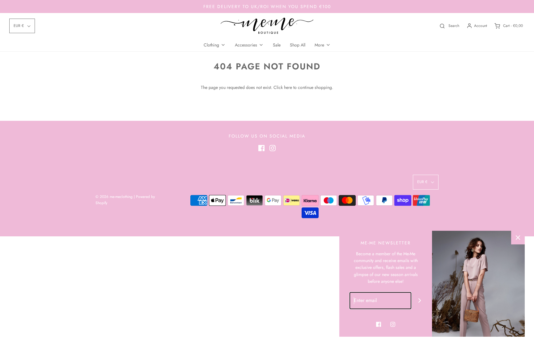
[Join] (419, 300)
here (288, 87)
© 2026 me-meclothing (114, 196)
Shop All (297, 45)
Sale (277, 45)
